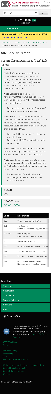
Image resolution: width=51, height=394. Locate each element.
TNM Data (25, 20)
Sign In (47, 2)
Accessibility (7, 353)
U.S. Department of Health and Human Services (23, 365)
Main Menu (12, 28)
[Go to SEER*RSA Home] (25, 4)
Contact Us (7, 345)
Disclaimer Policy (9, 350)
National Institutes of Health (14, 368)
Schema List (19, 42)
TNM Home (6, 42)
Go (43, 12)
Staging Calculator (11, 300)
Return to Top (13, 316)
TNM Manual (9, 295)
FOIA (4, 356)
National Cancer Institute (13, 371)
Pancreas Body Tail (36, 42)
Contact (6, 309)
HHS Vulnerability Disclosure (15, 359)
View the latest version (15, 37)
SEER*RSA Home (9, 342)
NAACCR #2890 (12, 204)
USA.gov (6, 374)
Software (7, 304)
